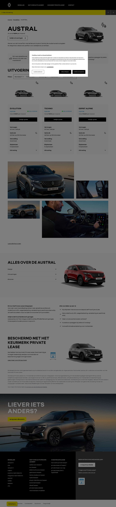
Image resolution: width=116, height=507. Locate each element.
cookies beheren (38, 71)
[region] (58, 64)
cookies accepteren (78, 71)
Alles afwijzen (65, 71)
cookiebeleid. (50, 67)
